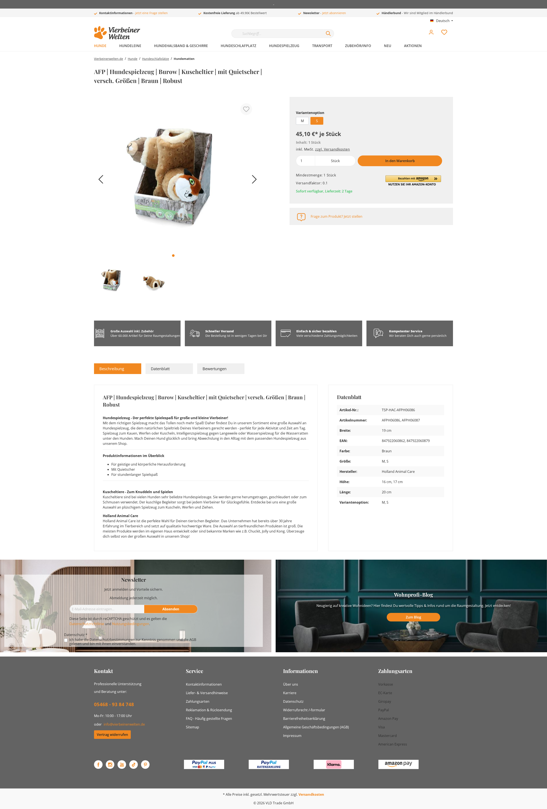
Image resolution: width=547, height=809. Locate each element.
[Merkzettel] (444, 33)
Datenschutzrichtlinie (86, 623)
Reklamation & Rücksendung (209, 710)
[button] (413, 180)
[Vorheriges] (99, 181)
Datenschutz (293, 701)
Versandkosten (311, 794)
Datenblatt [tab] (160, 368)
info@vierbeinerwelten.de (124, 724)
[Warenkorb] (454, 29)
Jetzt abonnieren (334, 13)
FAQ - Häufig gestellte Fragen (209, 718)
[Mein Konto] (431, 33)
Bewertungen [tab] (214, 368)
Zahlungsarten (197, 701)
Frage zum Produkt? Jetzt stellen (336, 216)
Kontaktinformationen (204, 684)
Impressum (292, 735)
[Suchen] (328, 33)
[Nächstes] (253, 181)
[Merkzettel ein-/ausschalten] (246, 109)
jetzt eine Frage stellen (151, 13)
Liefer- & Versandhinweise (207, 693)
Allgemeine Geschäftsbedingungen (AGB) (316, 727)
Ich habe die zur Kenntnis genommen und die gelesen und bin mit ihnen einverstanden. (132, 642)
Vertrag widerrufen (112, 734)
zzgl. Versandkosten (332, 149)
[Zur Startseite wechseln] (117, 32)
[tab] (117, 368)
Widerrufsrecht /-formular (304, 710)
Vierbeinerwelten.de (108, 59)
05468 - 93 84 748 (114, 704)
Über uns (290, 684)
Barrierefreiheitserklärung (304, 718)
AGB (192, 639)
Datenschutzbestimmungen (112, 639)
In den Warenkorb (400, 160)
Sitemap (192, 727)
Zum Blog (413, 617)
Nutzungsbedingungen (130, 623)
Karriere (289, 693)
